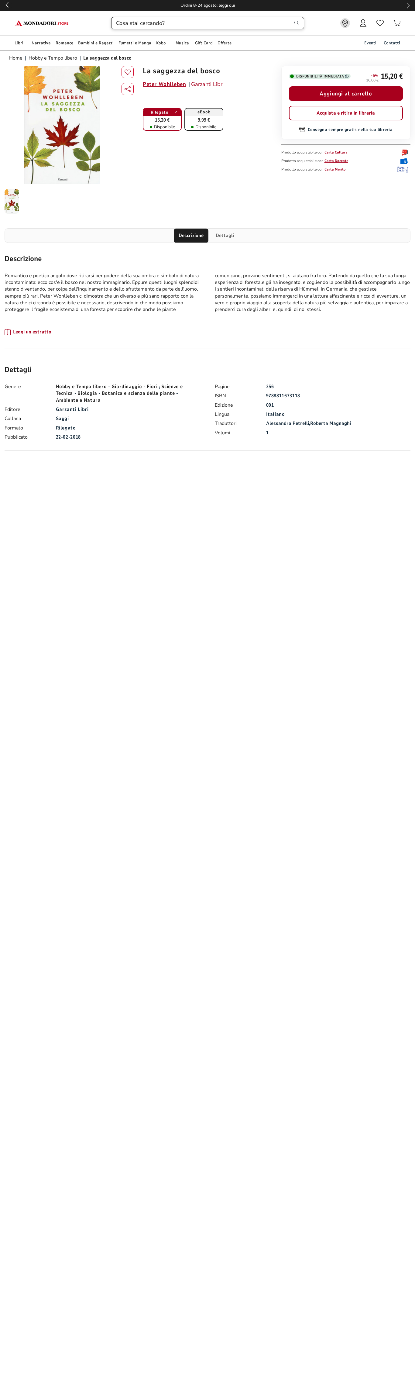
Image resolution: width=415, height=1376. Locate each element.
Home (16, 58)
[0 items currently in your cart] (396, 23)
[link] (345, 23)
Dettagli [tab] (225, 235)
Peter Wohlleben (164, 84)
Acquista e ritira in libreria (346, 113)
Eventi (370, 43)
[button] (128, 89)
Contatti (392, 43)
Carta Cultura (336, 152)
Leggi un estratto (32, 332)
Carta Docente (336, 160)
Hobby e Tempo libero (52, 58)
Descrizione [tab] (191, 235)
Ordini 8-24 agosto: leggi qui (207, 5)
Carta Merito (335, 169)
